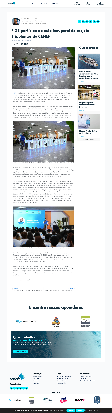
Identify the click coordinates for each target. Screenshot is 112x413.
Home (34, 3)
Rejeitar (80, 410)
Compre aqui (76, 4)
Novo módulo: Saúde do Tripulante (88, 132)
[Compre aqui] (76, 3)
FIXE (15, 93)
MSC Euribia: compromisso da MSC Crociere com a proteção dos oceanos (88, 75)
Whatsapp (88, 4)
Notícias (55, 3)
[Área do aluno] (100, 3)
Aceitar (71, 410)
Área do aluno (100, 4)
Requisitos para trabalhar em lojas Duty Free (87, 104)
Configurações (59, 410)
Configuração (91, 410)
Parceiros (44, 3)
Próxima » (92, 139)
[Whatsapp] (88, 3)
